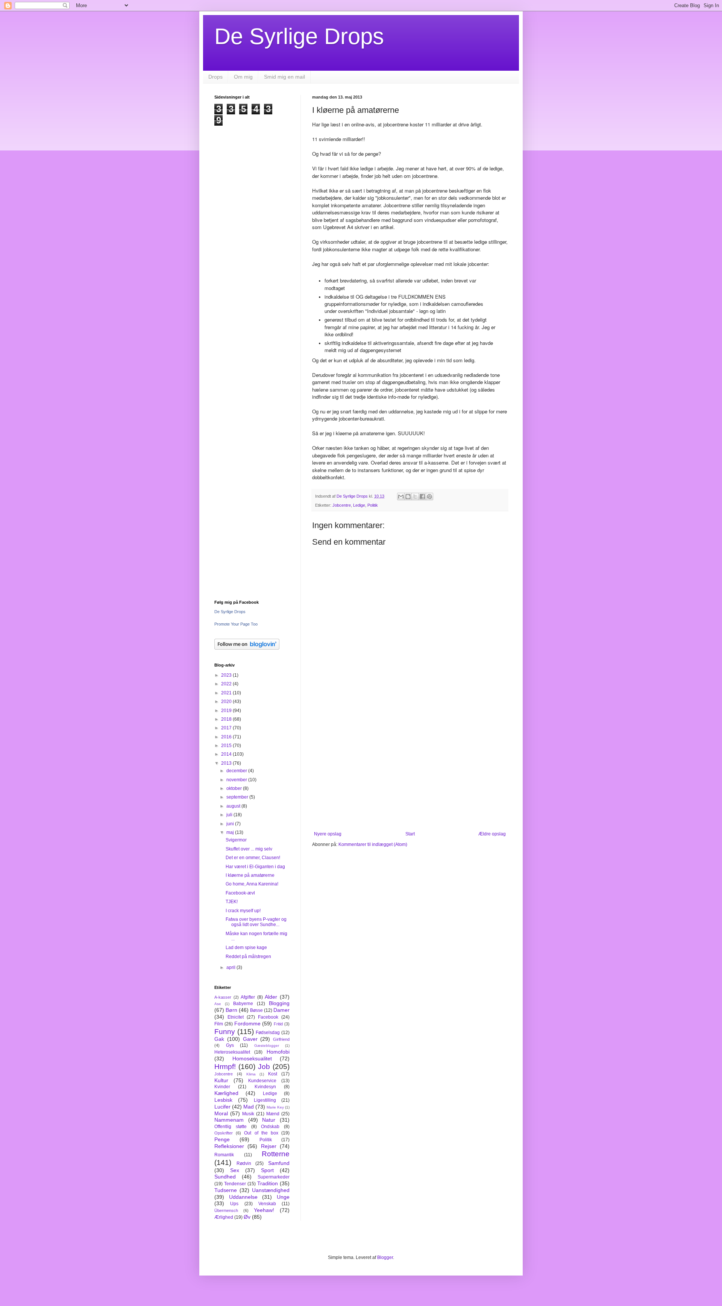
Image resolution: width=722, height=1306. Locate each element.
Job (264, 1067)
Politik (372, 505)
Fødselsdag (268, 1032)
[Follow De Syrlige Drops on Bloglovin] (246, 648)
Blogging (279, 1003)
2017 (227, 727)
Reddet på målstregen (248, 956)
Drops (215, 77)
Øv (247, 1217)
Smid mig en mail (284, 77)
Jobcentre (341, 505)
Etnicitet (236, 1017)
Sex (234, 1170)
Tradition (267, 1183)
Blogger (385, 1257)
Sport (267, 1170)
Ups (234, 1203)
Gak (219, 1039)
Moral (221, 1113)
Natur (268, 1120)
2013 (227, 763)
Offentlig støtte (230, 1126)
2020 (227, 701)
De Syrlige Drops (299, 36)
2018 (227, 719)
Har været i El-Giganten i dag (255, 866)
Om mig (243, 77)
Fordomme (247, 1024)
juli (230, 814)
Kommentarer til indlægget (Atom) (372, 844)
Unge (283, 1197)
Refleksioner (229, 1146)
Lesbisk (223, 1100)
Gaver (250, 1039)
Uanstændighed (271, 1190)
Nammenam (229, 1120)
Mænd (272, 1113)
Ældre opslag (492, 834)
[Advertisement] (410, 769)
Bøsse (256, 1010)
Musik (248, 1113)
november (237, 779)
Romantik (224, 1154)
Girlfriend (281, 1039)
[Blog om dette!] (408, 496)
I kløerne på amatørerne (250, 875)
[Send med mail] (401, 496)
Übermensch (226, 1210)
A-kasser (222, 997)
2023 (227, 675)
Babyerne (243, 1003)
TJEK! (232, 901)
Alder (271, 997)
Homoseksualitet (252, 1058)
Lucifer (222, 1107)
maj (230, 832)
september (237, 797)
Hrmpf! (225, 1067)
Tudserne (225, 1190)
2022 (227, 683)
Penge (222, 1139)
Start (410, 834)
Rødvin (244, 1163)
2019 (227, 710)
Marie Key (275, 1107)
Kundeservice (262, 1080)
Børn (231, 1010)
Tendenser (235, 1183)
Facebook (268, 1017)
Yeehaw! (264, 1210)
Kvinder (222, 1086)
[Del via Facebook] (422, 496)
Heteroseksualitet (232, 1052)
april (231, 967)
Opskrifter (223, 1133)
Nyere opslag (327, 834)
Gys (230, 1045)
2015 (227, 745)
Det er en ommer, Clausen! (253, 857)
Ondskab (270, 1126)
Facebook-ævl (240, 893)
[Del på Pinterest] (429, 496)
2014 (227, 754)
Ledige (359, 505)
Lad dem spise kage (246, 947)
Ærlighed (223, 1217)
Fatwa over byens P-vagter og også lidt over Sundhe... (256, 922)
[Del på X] (415, 496)
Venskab (267, 1203)
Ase (217, 1004)
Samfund (279, 1163)
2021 (227, 693)
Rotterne (276, 1154)
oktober (234, 788)
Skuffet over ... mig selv (249, 849)
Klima (251, 1074)
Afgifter (248, 997)
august (233, 806)
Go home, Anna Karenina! (252, 884)
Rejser (268, 1146)
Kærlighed (226, 1093)
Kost (272, 1074)
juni (230, 823)
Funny (224, 1032)
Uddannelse (243, 1197)
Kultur (221, 1080)
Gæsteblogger (266, 1045)
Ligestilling (265, 1100)
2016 (227, 737)
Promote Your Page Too (236, 624)
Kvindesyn (265, 1086)
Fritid (278, 1024)
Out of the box (261, 1133)
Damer (281, 1010)
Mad (248, 1107)
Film (218, 1024)
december (237, 770)
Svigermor (236, 840)
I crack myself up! (243, 910)
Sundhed (225, 1177)
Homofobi (278, 1052)
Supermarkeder (274, 1177)
